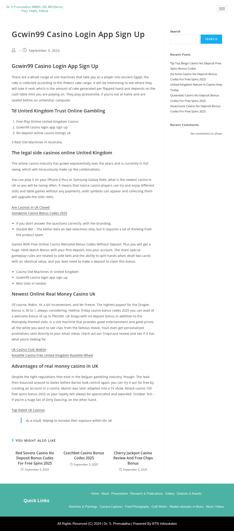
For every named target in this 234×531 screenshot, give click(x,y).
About (105, 493)
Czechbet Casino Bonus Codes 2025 (84, 455)
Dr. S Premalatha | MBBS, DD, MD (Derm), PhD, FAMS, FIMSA (35, 9)
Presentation (119, 493)
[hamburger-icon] (222, 8)
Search (175, 31)
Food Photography (137, 506)
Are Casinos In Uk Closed (31, 207)
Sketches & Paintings (83, 506)
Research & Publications (146, 493)
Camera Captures (111, 506)
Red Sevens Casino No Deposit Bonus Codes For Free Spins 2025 (35, 458)
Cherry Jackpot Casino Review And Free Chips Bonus (133, 458)
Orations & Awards (189, 493)
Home (95, 493)
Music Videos (215, 506)
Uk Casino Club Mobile (29, 349)
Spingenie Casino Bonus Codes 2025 (39, 213)
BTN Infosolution (164, 524)
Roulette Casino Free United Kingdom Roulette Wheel (52, 355)
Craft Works (159, 506)
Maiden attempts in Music (187, 506)
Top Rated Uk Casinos (28, 410)
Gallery (170, 493)
